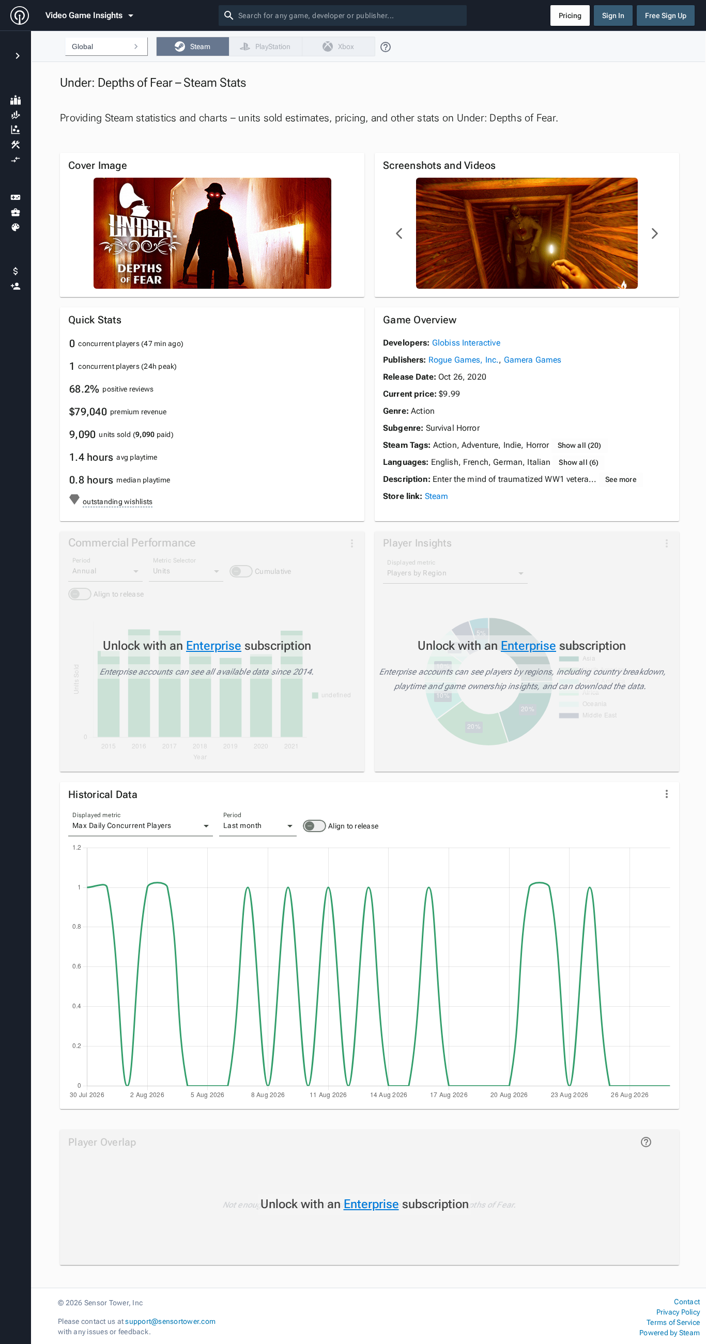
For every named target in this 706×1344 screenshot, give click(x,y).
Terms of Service (673, 1322)
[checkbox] (192, 46)
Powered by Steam (669, 1333)
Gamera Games (533, 360)
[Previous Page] (399, 233)
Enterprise (213, 645)
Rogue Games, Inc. (463, 360)
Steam (437, 496)
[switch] (314, 826)
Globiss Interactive (466, 343)
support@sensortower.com (170, 1321)
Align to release (353, 826)
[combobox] (350, 15)
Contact (687, 1302)
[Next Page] (654, 233)
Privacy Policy (678, 1312)
